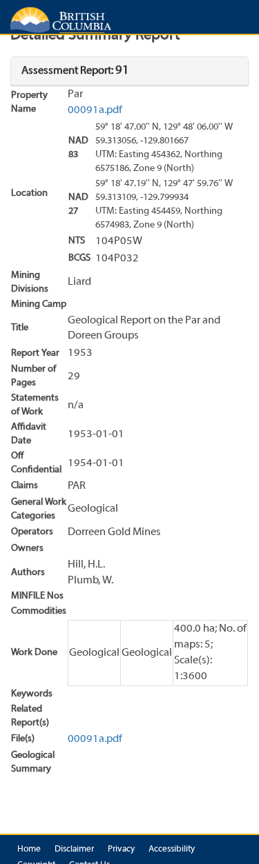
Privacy (121, 849)
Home (29, 849)
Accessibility (171, 849)
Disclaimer (74, 849)
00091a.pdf (95, 110)
